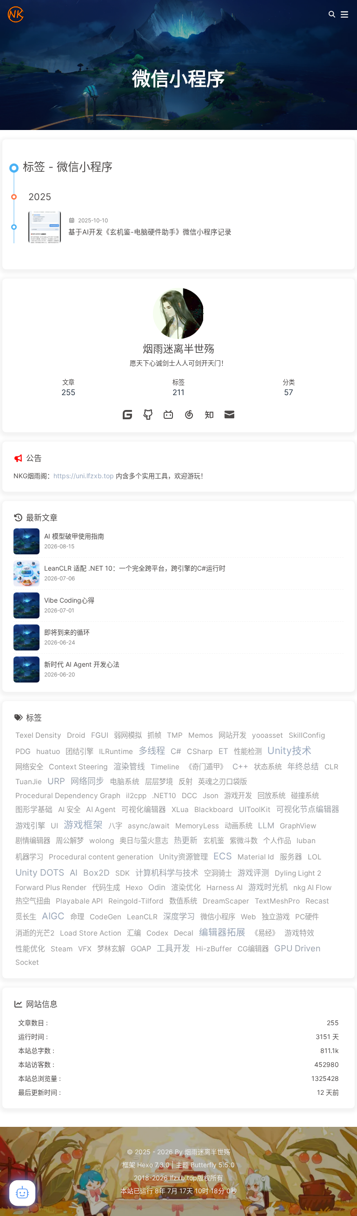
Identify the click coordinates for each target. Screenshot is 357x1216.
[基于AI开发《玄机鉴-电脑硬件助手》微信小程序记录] (44, 227)
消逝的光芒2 (34, 933)
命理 (77, 916)
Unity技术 (289, 750)
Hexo (134, 887)
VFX (85, 948)
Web (248, 916)
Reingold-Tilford (136, 901)
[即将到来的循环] (26, 637)
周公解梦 (70, 840)
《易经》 (265, 933)
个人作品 (277, 840)
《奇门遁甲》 (206, 766)
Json (210, 795)
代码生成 (106, 887)
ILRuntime (116, 751)
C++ (240, 766)
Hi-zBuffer (214, 948)
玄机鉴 (213, 840)
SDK (122, 873)
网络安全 (29, 766)
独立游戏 (276, 916)
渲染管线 (129, 766)
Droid (76, 735)
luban (306, 840)
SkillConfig (307, 735)
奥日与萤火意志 (143, 840)
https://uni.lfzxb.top (83, 476)
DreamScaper (226, 901)
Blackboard (213, 809)
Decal (183, 933)
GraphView (298, 825)
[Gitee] (127, 415)
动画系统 (238, 825)
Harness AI (224, 887)
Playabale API (79, 901)
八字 (115, 825)
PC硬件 (307, 916)
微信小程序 (217, 916)
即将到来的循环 (67, 632)
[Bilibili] (168, 415)
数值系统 (183, 901)
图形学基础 (34, 809)
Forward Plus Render (50, 887)
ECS (222, 856)
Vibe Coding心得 (69, 600)
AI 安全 (69, 809)
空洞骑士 (218, 873)
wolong (101, 840)
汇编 (134, 933)
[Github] (147, 415)
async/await (149, 825)
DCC (189, 795)
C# (176, 751)
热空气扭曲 (32, 901)
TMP (175, 735)
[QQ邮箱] (229, 415)
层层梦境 (159, 781)
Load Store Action (90, 933)
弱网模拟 (128, 735)
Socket (27, 962)
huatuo (48, 751)
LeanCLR (142, 916)
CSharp (200, 751)
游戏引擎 (30, 825)
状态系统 (268, 766)
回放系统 (271, 795)
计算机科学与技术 (166, 873)
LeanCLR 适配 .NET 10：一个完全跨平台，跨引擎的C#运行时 (134, 568)
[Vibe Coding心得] (26, 605)
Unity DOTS (39, 872)
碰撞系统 (305, 795)
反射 (185, 781)
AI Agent (101, 809)
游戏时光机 (268, 887)
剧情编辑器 (32, 840)
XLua (180, 809)
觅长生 (25, 916)
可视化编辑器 (143, 809)
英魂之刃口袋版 (222, 781)
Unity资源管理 (183, 856)
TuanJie (28, 781)
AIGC (53, 916)
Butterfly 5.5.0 (213, 1165)
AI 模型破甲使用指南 (74, 536)
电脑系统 (124, 781)
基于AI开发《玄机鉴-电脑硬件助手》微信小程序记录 (149, 232)
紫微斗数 (244, 840)
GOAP (141, 948)
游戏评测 (253, 873)
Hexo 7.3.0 (153, 1165)
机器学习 (29, 856)
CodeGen (105, 916)
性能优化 (30, 948)
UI (54, 825)
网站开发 (232, 735)
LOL (315, 856)
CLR (331, 766)
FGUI (99, 735)
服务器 (291, 856)
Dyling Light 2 (298, 873)
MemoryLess (197, 825)
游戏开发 (238, 795)
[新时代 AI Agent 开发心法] (26, 670)
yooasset (267, 735)
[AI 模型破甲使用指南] (26, 541)
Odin (156, 887)
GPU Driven (297, 948)
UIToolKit (255, 809)
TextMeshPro (277, 901)
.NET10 (164, 795)
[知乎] (209, 415)
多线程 (152, 750)
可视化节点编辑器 (307, 809)
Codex (157, 933)
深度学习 (179, 916)
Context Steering (78, 766)
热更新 (186, 840)
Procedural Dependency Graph (67, 795)
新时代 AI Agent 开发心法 (81, 664)
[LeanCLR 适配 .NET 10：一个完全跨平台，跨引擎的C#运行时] (26, 573)
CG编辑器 (253, 948)
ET (223, 751)
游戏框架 (83, 825)
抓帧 (154, 735)
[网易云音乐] (188, 415)
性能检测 (248, 751)
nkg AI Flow (312, 887)
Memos (200, 735)
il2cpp (136, 795)
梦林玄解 (111, 948)
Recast (317, 901)
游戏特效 (299, 933)
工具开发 (173, 948)
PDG (23, 751)
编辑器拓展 (222, 932)
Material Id (256, 856)
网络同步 (87, 781)
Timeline (165, 766)
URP (56, 781)
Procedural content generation (101, 856)
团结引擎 (79, 751)
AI (74, 872)
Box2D (96, 873)
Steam (62, 948)
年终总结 (303, 766)
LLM (266, 825)
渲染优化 (186, 887)
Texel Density (38, 735)
